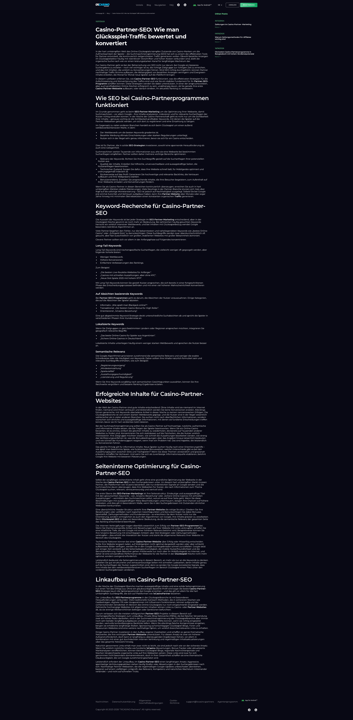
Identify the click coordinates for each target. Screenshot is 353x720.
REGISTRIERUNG (249, 5)
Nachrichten (102, 702)
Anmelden (232, 5)
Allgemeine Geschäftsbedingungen (151, 701)
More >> (218, 27)
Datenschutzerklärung (123, 702)
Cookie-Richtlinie (174, 701)
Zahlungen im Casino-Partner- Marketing (233, 24)
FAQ (171, 5)
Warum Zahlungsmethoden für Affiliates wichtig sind (233, 38)
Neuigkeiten (160, 5)
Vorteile (139, 5)
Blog (149, 5)
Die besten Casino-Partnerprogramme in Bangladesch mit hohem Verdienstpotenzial (234, 53)
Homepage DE (100, 13)
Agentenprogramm (228, 702)
